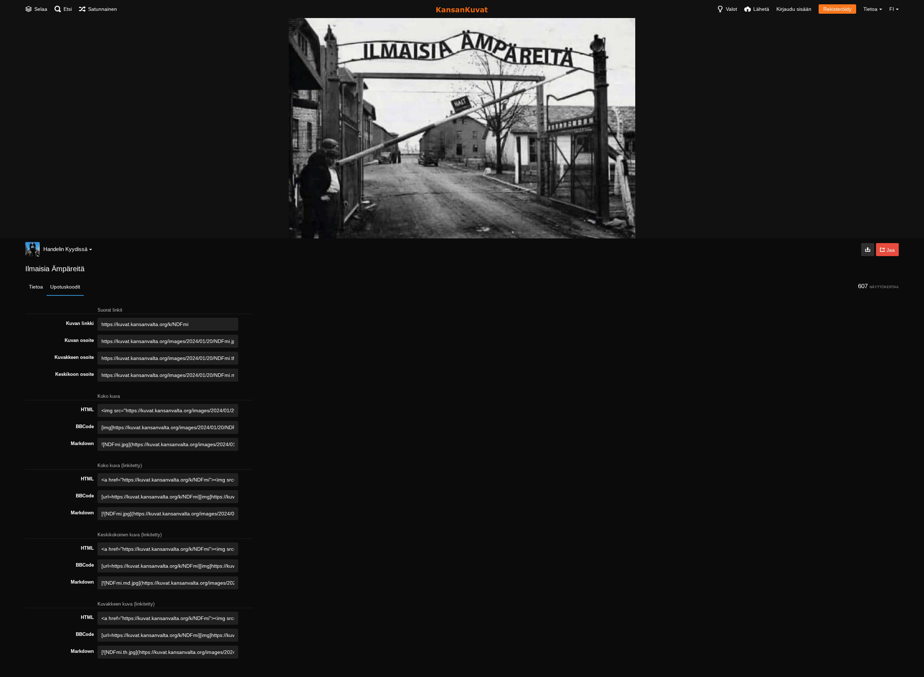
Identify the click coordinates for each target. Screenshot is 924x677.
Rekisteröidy (837, 9)
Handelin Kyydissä (65, 249)
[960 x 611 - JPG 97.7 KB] (867, 249)
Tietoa (36, 287)
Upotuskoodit (65, 287)
